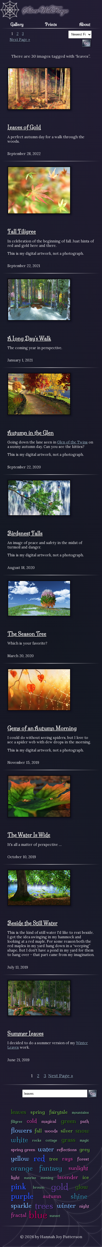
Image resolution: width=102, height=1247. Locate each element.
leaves (18, 1111)
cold (32, 1121)
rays (67, 1158)
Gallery (17, 24)
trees (44, 1205)
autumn (52, 1196)
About (84, 24)
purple (22, 1196)
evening (47, 1178)
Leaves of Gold (24, 127)
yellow (20, 1158)
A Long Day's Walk (29, 338)
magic (84, 1140)
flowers (21, 1130)
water (46, 1149)
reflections (67, 1149)
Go (92, 1093)
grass (68, 1139)
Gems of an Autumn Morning (42, 728)
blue (38, 1215)
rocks (36, 1140)
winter (66, 1205)
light (15, 1177)
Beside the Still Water (32, 923)
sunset (55, 1215)
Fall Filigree (21, 231)
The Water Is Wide (28, 835)
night (84, 1206)
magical (48, 1121)
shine (79, 1196)
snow (82, 1130)
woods (51, 1130)
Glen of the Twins (72, 442)
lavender (67, 1177)
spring (37, 1112)
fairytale (58, 1112)
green (68, 1121)
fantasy (50, 1168)
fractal (18, 1215)
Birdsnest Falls (25, 533)
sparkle (21, 1205)
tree (53, 1159)
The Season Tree (26, 634)
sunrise (30, 1178)
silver (67, 1131)
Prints (51, 24)
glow (81, 1186)
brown (38, 1187)
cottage (51, 1140)
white (19, 1139)
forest (83, 1159)
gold (59, 1186)
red (39, 1158)
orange (22, 1168)
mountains (80, 1112)
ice (86, 1177)
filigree (16, 1121)
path (84, 1121)
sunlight (78, 1168)
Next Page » (20, 39)
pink (18, 1186)
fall (38, 1131)
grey (84, 1149)
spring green (23, 1149)
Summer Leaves (25, 1033)
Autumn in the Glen (30, 432)
